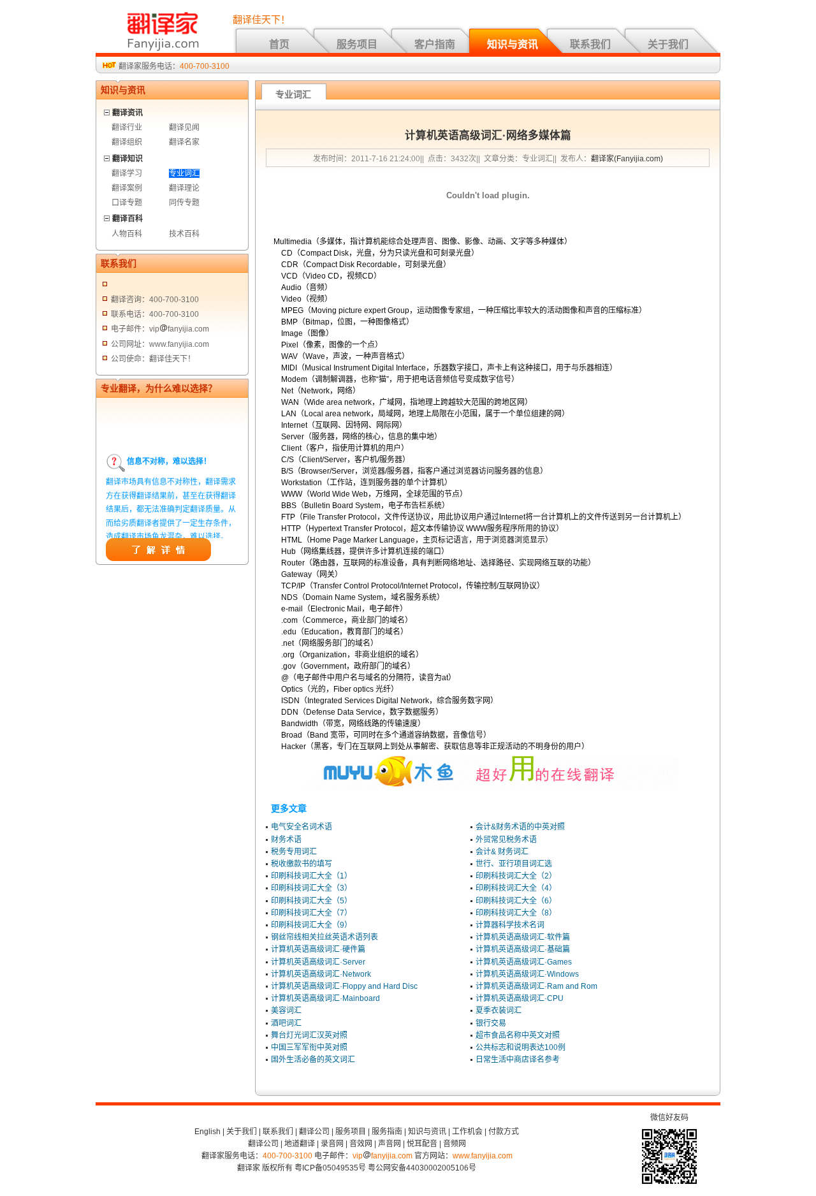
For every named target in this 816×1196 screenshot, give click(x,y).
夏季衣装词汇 (498, 1010)
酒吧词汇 (286, 1023)
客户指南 (434, 44)
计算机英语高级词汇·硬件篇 (318, 949)
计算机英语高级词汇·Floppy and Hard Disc (344, 986)
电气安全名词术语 (301, 826)
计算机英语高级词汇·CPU (520, 998)
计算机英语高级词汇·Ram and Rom (536, 986)
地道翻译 (299, 1143)
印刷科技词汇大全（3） (311, 888)
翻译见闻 (184, 127)
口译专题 (127, 202)
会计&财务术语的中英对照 (520, 826)
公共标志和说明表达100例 (520, 1047)
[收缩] (107, 110)
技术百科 (184, 234)
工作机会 (467, 1131)
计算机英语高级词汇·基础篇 (523, 949)
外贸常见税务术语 (506, 839)
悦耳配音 (422, 1143)
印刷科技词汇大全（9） (311, 925)
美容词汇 (286, 1010)
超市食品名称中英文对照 (518, 1035)
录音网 (332, 1143)
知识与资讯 (512, 44)
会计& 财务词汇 (502, 851)
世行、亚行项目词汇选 (514, 863)
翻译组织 (127, 142)
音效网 (360, 1143)
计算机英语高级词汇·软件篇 (523, 937)
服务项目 (357, 44)
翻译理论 (184, 188)
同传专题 (184, 202)
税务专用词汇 (294, 851)
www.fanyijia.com (483, 1155)
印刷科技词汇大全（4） (516, 888)
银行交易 (491, 1023)
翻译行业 (127, 127)
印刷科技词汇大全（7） (311, 912)
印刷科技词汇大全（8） (516, 912)
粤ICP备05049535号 (330, 1167)
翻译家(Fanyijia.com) (627, 158)
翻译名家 (184, 142)
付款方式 (503, 1131)
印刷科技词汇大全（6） (516, 900)
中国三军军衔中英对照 (309, 1047)
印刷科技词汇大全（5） (311, 900)
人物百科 (127, 234)
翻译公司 (314, 1131)
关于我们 (668, 44)
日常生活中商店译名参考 (518, 1059)
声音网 (389, 1143)
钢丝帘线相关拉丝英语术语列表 (324, 937)
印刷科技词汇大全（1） (311, 875)
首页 (279, 44)
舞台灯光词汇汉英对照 (309, 1035)
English (207, 1131)
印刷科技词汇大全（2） (516, 875)
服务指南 (387, 1131)
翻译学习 (127, 173)
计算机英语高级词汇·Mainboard (325, 998)
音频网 (454, 1143)
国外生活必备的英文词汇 (313, 1059)
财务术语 (286, 839)
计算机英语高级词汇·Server (318, 962)
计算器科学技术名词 (510, 925)
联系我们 (590, 44)
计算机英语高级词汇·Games (524, 962)
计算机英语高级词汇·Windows (527, 974)
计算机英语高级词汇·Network (321, 974)
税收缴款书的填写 (301, 863)
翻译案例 (127, 188)
